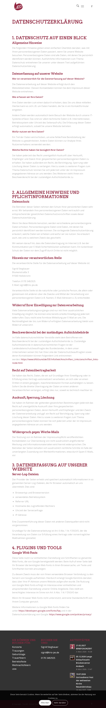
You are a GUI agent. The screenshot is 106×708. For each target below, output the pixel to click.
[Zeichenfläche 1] (18, 6)
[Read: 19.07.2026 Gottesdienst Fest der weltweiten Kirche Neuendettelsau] (72, 675)
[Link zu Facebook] (92, 6)
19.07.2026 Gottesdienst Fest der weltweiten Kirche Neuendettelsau (84, 680)
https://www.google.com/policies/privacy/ (70, 614)
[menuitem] (76, 6)
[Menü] (82, 6)
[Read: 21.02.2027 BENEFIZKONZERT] (72, 646)
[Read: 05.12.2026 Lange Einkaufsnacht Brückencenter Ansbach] (72, 657)
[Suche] (76, 6)
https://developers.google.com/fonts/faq (39, 610)
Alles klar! (45, 703)
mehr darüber (60, 703)
